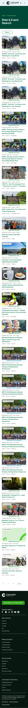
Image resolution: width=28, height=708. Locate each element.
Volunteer (4, 663)
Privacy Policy (5, 702)
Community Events (6, 645)
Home (3, 15)
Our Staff (4, 626)
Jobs (3, 628)
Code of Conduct (5, 704)
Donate (3, 666)
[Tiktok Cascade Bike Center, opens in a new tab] (9, 612)
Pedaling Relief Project (7, 682)
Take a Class (4, 668)
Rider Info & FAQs (6, 647)
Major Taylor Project (6, 685)
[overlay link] (14, 47)
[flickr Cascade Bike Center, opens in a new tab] (6, 612)
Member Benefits (6, 631)
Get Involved (6, 658)
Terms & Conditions (13, 702)
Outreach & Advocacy (10, 680)
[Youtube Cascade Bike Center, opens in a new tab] (15, 612)
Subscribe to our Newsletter (13, 603)
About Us (4, 621)
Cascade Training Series (7, 650)
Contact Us (4, 623)
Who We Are (6, 618)
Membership (5, 661)
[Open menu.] (3, 3)
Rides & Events (11, 15)
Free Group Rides (6, 642)
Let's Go (4, 687)
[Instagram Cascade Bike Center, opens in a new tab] (12, 612)
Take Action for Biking (6, 671)
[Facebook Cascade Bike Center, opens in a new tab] (3, 612)
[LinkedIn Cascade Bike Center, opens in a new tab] (18, 612)
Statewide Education (6, 690)
